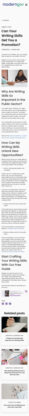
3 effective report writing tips (15, 228)
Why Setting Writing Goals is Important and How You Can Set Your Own (14, 373)
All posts (6, 20)
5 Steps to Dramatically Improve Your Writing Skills (14, 339)
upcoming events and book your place (13, 251)
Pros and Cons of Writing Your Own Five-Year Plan (14, 406)
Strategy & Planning (14, 402)
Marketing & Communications (14, 335)
